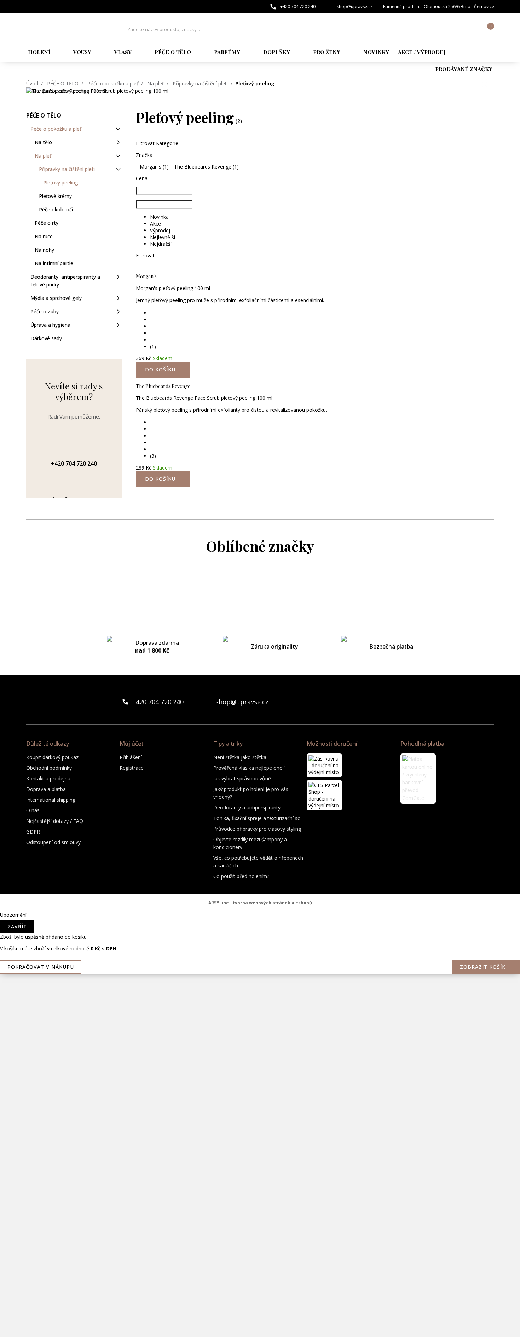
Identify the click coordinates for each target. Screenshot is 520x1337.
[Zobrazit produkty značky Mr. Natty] (260, 1039)
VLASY (123, 52)
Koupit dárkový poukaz (52, 757)
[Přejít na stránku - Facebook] (476, 701)
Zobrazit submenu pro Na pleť (118, 155)
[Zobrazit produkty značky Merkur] (260, 926)
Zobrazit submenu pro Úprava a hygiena (118, 325)
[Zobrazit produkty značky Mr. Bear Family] (260, 1011)
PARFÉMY (227, 52)
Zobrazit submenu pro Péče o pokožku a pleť (118, 128)
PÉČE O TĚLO (173, 52)
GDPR (33, 831)
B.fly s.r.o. (63, 29)
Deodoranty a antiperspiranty (247, 807)
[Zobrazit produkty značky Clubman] (260, 671)
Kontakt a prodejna (48, 778)
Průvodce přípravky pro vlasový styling (257, 828)
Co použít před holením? (241, 876)
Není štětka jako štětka (239, 757)
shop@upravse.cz (354, 7)
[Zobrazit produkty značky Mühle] (260, 1068)
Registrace (132, 767)
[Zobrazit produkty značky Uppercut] (260, 1323)
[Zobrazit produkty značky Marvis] (260, 898)
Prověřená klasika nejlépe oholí (249, 767)
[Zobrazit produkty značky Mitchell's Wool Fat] (260, 954)
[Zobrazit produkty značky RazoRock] (260, 1153)
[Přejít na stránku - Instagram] (488, 701)
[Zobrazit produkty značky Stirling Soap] (260, 1238)
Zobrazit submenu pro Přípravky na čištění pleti (118, 169)
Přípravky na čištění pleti (200, 83)
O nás (33, 810)
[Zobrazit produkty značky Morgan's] (260, 983)
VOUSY (82, 52)
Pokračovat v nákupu (40, 966)
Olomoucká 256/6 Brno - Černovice (459, 7)
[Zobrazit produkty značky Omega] (260, 1096)
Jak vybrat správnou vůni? (242, 778)
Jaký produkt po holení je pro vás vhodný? (250, 793)
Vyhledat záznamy (412, 29)
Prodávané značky (463, 69)
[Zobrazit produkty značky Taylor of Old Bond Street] (260, 1294)
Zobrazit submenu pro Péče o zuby (118, 311)
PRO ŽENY (326, 52)
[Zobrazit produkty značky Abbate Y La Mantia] (260, 586)
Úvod (32, 83)
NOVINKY (376, 52)
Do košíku (160, 479)
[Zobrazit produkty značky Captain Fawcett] (260, 615)
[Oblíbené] (450, 29)
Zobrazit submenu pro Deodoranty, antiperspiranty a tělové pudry (118, 276)
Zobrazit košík (482, 966)
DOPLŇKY (276, 52)
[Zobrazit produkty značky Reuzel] (260, 1181)
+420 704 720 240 (298, 7)
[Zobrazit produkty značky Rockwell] (260, 1209)
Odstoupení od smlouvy (53, 842)
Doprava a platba (46, 789)
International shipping (50, 799)
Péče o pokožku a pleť (112, 83)
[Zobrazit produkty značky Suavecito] (260, 1266)
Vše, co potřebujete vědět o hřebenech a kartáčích (258, 861)
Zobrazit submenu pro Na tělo (118, 142)
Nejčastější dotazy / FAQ (54, 821)
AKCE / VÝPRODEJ (421, 52)
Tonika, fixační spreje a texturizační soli (258, 818)
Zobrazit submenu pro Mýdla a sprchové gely (118, 298)
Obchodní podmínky (49, 767)
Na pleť (155, 83)
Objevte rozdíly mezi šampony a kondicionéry (250, 843)
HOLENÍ (39, 52)
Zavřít (17, 926)
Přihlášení (131, 757)
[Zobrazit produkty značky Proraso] (260, 1124)
